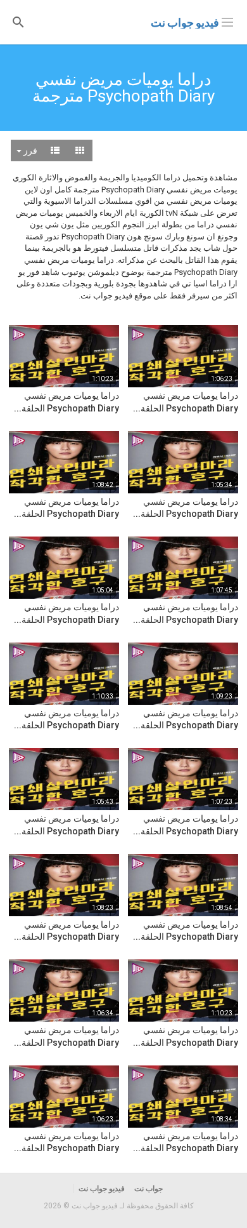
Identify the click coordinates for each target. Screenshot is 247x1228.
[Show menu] (227, 21)
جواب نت (148, 1188)
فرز (29, 150)
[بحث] (18, 21)
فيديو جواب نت (185, 22)
